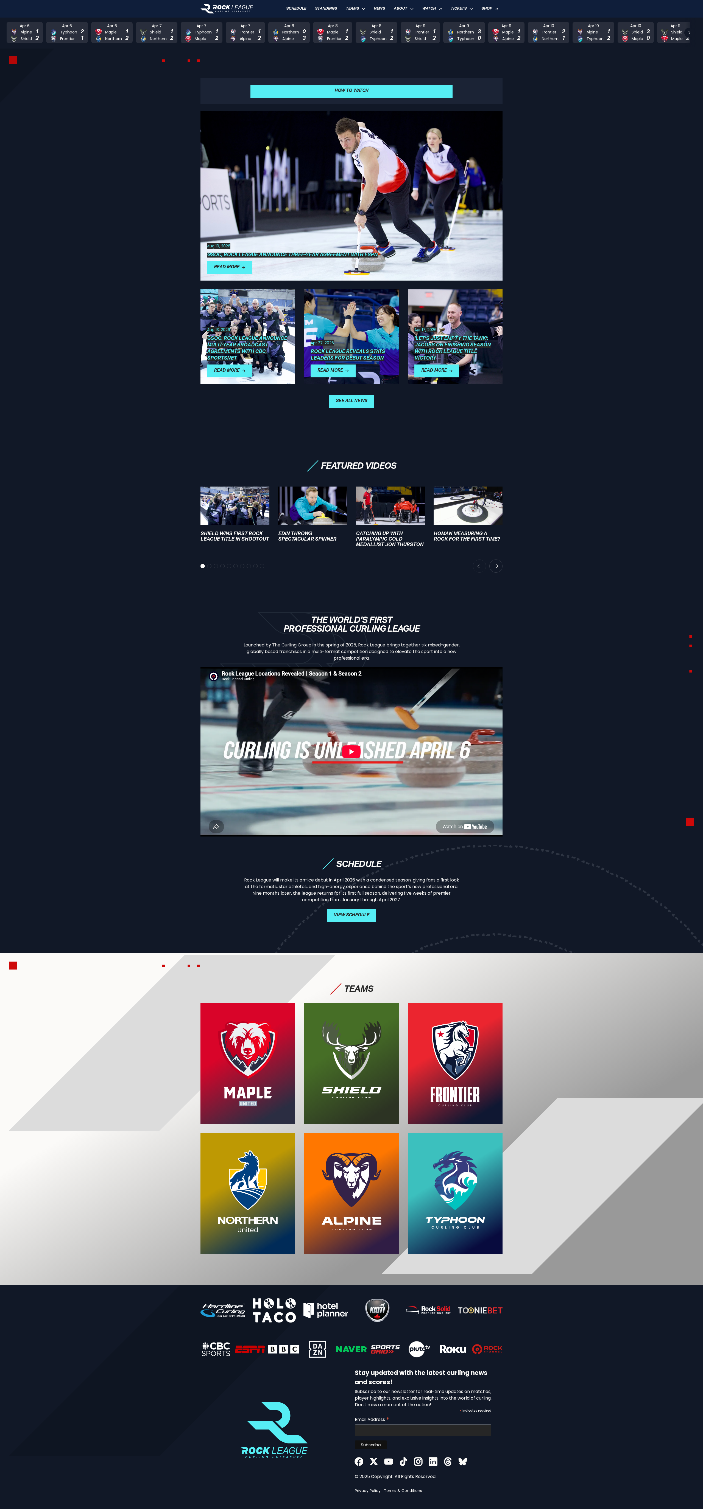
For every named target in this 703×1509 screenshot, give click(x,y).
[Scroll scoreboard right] (689, 33)
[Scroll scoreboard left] (14, 33)
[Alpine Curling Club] (351, 1193)
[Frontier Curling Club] (455, 1063)
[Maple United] (247, 1063)
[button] (355, 8)
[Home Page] (226, 9)
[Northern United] (247, 1193)
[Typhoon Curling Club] (455, 1193)
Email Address (372, 1419)
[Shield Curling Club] (351, 1063)
